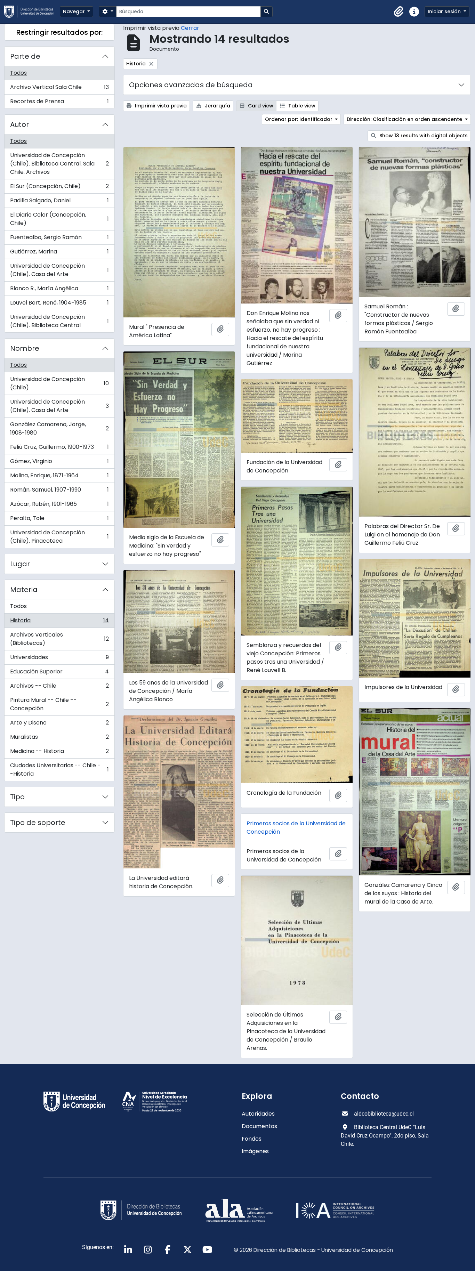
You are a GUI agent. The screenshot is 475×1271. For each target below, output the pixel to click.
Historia (59, 622)
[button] (398, 11)
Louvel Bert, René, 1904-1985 (59, 304)
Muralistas (59, 738)
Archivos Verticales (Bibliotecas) (59, 639)
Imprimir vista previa (160, 105)
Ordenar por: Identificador (299, 119)
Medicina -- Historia (59, 753)
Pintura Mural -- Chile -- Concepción (59, 704)
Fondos (251, 1139)
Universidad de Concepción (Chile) (59, 383)
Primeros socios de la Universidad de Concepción (296, 827)
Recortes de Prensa (59, 102)
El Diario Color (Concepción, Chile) (59, 219)
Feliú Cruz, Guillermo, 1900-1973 (59, 448)
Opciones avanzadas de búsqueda (191, 85)
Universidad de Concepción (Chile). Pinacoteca (59, 536)
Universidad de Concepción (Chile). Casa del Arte (59, 270)
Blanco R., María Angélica (59, 290)
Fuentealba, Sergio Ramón (59, 239)
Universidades (59, 659)
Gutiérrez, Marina (59, 253)
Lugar (20, 564)
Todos (18, 73)
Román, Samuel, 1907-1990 (59, 491)
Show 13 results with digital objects (423, 135)
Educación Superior (59, 673)
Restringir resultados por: (59, 32)
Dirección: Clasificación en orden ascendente (405, 119)
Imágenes (255, 1151)
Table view (301, 105)
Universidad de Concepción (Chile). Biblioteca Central (59, 321)
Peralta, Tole (59, 520)
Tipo (17, 797)
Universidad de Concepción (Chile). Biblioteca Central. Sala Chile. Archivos (59, 163)
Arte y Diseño (59, 724)
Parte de (25, 56)
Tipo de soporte (37, 822)
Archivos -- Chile (59, 687)
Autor (19, 124)
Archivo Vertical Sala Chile (59, 89)
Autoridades (258, 1114)
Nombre (24, 348)
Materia (24, 589)
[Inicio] (32, 12)
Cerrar (190, 28)
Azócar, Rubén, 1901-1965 (59, 505)
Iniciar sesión (445, 11)
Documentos (259, 1126)
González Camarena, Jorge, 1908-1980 (59, 428)
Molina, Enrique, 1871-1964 (59, 477)
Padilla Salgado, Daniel (59, 202)
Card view (260, 105)
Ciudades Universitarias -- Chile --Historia (59, 769)
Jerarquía (216, 105)
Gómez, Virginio (59, 463)
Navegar (74, 11)
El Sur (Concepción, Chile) (59, 188)
